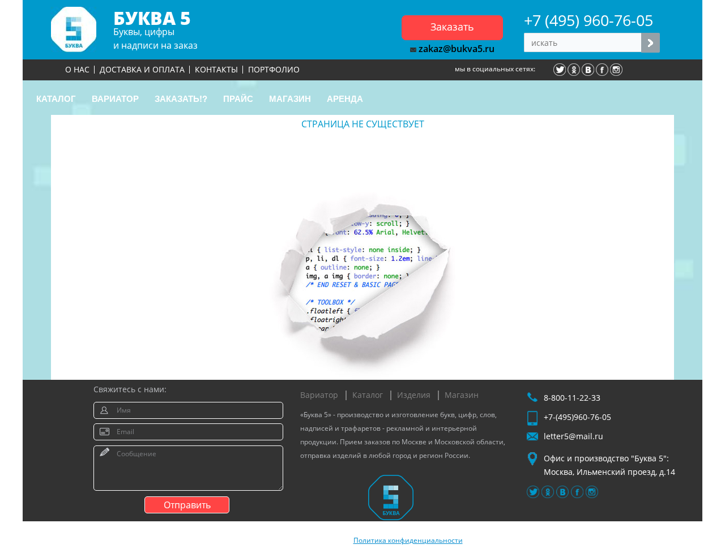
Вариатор (319, 394)
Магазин (462, 394)
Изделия (413, 394)
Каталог (367, 394)
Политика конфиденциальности (408, 540)
